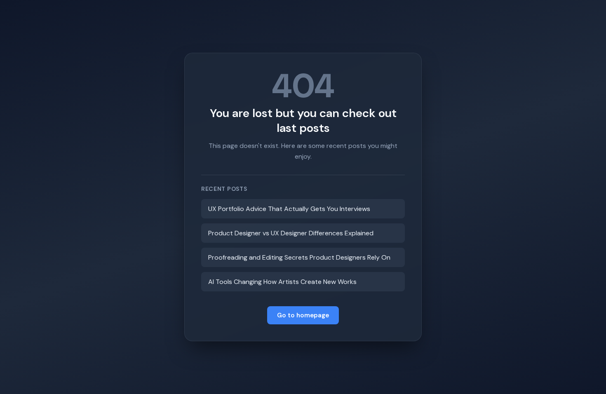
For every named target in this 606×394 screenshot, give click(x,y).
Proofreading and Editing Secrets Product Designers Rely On (299, 257)
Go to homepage (303, 315)
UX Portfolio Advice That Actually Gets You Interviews (289, 208)
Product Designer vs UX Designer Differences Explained (290, 233)
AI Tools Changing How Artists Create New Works (282, 281)
